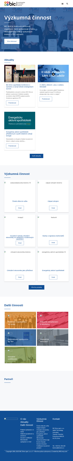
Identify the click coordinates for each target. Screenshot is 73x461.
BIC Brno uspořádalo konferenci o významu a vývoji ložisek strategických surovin (19, 87)
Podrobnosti (12, 103)
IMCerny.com (63, 451)
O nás (23, 419)
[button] (62, 3)
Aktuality (24, 422)
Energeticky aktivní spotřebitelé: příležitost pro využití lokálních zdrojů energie (19, 134)
